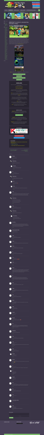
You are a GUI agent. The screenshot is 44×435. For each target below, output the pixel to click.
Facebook (15, 144)
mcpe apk (6, 32)
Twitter (17, 144)
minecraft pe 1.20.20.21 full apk (6, 44)
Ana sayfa (27, 0)
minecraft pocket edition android (6, 54)
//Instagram (38, 0)
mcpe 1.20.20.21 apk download (6, 30)
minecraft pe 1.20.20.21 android (6, 38)
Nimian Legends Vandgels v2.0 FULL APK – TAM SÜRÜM (13, 150)
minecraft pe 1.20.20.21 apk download (6, 41)
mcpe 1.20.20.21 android (6, 28)
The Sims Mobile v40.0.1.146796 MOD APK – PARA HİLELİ (24, 151)
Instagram (12, 144)
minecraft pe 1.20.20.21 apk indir (6, 42)
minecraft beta (6, 37)
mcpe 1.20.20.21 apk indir (6, 31)
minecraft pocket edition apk (6, 57)
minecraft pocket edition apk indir (6, 58)
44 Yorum (5, 22)
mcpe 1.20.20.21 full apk (6, 32)
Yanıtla (13, 174)
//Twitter (35, 0)
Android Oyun (6, 23)
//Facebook (33, 0)
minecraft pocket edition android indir (6, 55)
